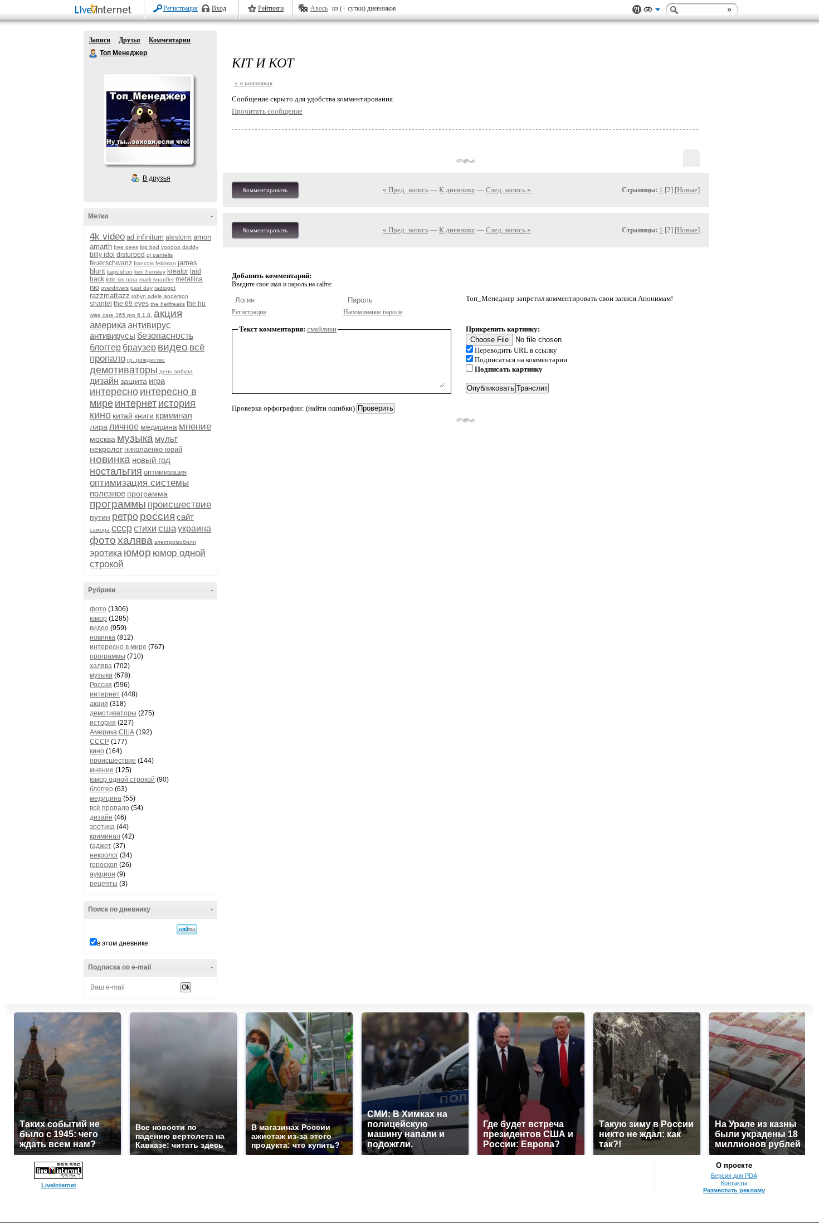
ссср (121, 528)
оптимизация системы (139, 482)
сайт (185, 517)
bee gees (126, 247)
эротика (106, 553)
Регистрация (180, 8)
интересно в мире (118, 647)
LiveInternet (105, 10)
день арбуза (176, 371)
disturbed (130, 255)
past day (141, 288)
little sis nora (122, 279)
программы (118, 504)
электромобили (175, 542)
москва (102, 439)
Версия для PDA (734, 1175)
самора (100, 530)
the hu (196, 304)
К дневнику (457, 190)
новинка (110, 459)
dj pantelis (160, 255)
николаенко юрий (153, 449)
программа (147, 493)
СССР (99, 742)
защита (133, 381)
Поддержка (636, 9)
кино (100, 415)
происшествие (179, 504)
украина (194, 528)
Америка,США (112, 732)
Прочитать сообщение (267, 111)
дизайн (104, 381)
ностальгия (116, 471)
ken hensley (149, 272)
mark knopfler (156, 279)
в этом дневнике (122, 943)
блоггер (105, 347)
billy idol (102, 255)
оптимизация (165, 472)
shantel (101, 304)
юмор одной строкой (122, 779)
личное (124, 426)
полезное (107, 493)
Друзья (129, 40)
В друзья (156, 178)
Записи (99, 40)
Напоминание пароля (372, 312)
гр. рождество (146, 360)
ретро (125, 516)
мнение (195, 426)
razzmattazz (110, 295)
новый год (151, 460)
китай (123, 415)
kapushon (120, 272)
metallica (189, 279)
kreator (177, 271)
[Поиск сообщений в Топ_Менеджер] (187, 929)
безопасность (165, 335)
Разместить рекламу (734, 1190)
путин (100, 517)
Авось (319, 8)
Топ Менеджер (93, 53)
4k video (107, 236)
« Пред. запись (405, 190)
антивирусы (112, 335)
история (177, 403)
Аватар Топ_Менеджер (148, 119)
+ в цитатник (253, 83)
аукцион (102, 874)
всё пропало (109, 808)
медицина (158, 426)
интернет (136, 403)
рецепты (104, 884)
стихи (145, 528)
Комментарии (170, 40)
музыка (135, 438)
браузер (139, 347)
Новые (687, 190)
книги (144, 415)
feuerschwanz (111, 263)
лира (99, 426)
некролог (106, 449)
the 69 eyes (131, 304)
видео (173, 347)
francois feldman (155, 263)
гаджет (100, 846)
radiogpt (165, 288)
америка (108, 325)
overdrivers (115, 288)
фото (103, 540)
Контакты (734, 1183)
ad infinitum (145, 237)
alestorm (178, 237)
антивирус (149, 325)
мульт (166, 439)
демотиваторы (124, 370)
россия (157, 516)
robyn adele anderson (159, 296)
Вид (652, 11)
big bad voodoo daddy (169, 247)
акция (168, 313)
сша (167, 528)
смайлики (322, 329)
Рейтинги (271, 8)
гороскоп (104, 865)
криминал (173, 415)
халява (135, 540)
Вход (219, 8)
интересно (114, 391)
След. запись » (508, 190)
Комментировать (265, 190)
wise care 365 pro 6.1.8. (121, 315)
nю (94, 287)
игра (157, 381)
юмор (137, 552)
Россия (101, 685)
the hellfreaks (167, 304)
